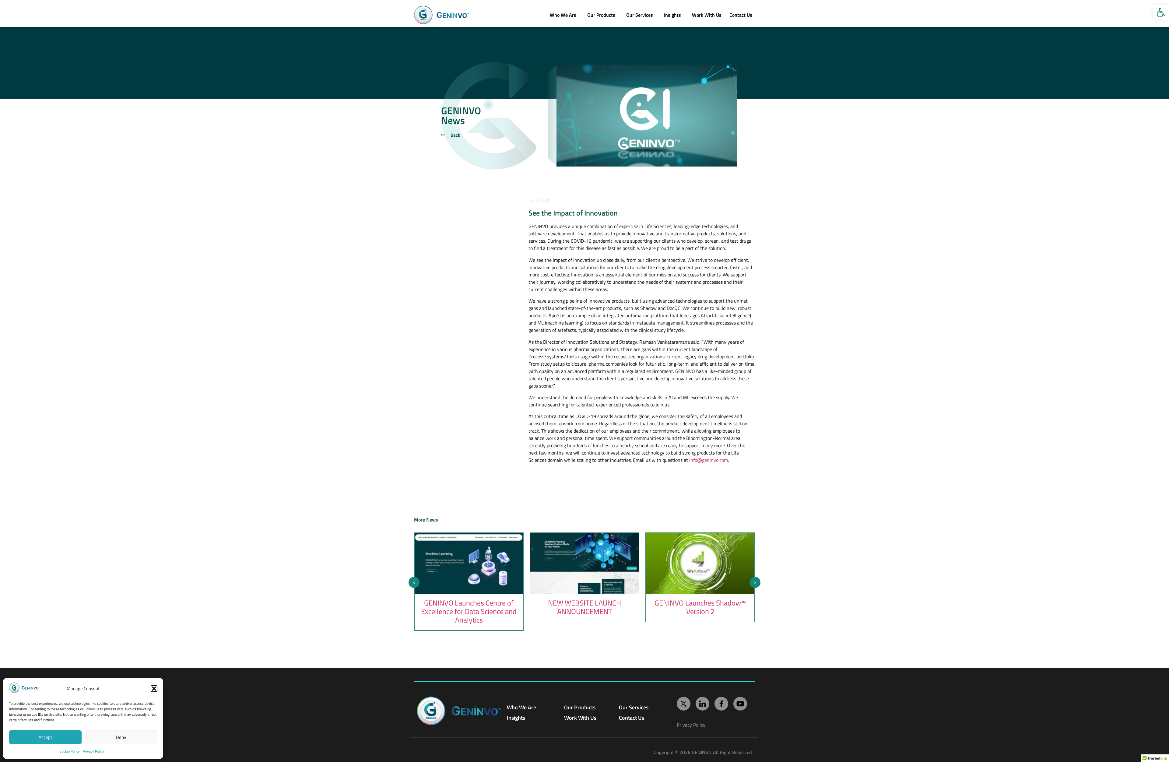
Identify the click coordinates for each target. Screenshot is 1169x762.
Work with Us (706, 15)
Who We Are (563, 15)
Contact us (740, 15)
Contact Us (631, 718)
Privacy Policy (93, 751)
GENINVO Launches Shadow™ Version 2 (700, 607)
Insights (672, 15)
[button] (1161, 12)
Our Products (601, 15)
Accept (45, 737)
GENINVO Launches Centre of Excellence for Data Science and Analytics (469, 611)
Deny (121, 737)
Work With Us (580, 718)
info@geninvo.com (708, 460)
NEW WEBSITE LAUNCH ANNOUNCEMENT (584, 607)
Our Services (639, 15)
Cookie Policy (69, 751)
